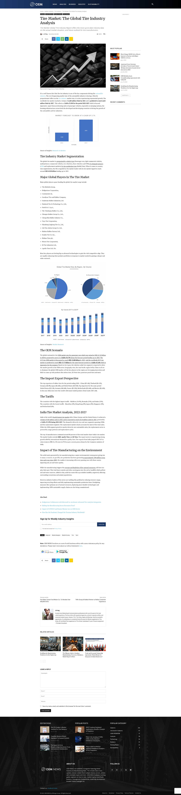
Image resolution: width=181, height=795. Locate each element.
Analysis (42, 14)
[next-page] (44, 661)
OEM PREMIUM (49, 14)
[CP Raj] (41, 34)
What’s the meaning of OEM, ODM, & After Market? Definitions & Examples (94, 739)
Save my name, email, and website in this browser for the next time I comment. (67, 706)
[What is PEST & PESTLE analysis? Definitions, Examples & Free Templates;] (79, 749)
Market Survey (66, 535)
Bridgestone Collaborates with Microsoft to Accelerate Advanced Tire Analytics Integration (71, 502)
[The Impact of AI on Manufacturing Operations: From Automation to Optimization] (44, 747)
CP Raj (46, 34)
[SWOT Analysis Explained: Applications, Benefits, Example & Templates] (79, 729)
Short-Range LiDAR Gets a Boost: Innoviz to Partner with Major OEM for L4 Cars (130, 56)
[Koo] (71, 39)
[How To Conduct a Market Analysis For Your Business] (44, 729)
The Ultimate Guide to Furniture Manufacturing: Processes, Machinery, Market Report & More (73, 654)
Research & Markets (58, 150)
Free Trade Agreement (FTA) (92, 650)
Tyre (77, 535)
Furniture (65, 650)
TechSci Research (58, 344)
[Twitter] (58, 39)
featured (48, 535)
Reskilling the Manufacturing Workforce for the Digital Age (48, 654)
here (80, 546)
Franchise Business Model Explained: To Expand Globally (60, 737)
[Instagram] (117, 770)
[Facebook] (54, 39)
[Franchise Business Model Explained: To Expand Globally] (44, 738)
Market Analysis (56, 535)
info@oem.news (52, 788)
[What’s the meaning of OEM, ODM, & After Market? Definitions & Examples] (79, 739)
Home (41, 11)
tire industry (63, 98)
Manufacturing (44, 650)
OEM (42, 166)
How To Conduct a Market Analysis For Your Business (59, 728)
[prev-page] (41, 661)
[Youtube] (131, 770)
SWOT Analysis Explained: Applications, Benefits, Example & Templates (95, 729)
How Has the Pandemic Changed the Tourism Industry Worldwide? (63, 512)
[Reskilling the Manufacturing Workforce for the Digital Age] (50, 644)
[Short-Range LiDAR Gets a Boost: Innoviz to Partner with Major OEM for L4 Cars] (114, 56)
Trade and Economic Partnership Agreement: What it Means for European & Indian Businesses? (94, 654)
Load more (125, 95)
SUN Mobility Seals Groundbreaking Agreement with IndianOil (130, 78)
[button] (152, 4)
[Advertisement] (73, 577)
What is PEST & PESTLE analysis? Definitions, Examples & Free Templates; (95, 748)
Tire (73, 535)
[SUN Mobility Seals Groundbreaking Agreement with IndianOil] (114, 78)
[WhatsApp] (62, 39)
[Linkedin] (67, 39)
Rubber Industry (49, 11)
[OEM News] (37, 4)
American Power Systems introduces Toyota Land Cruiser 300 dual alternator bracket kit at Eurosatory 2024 (130, 67)
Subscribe (101, 524)
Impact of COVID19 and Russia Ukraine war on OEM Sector (61, 509)
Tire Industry (57, 11)
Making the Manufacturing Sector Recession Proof (58, 505)
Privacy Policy (57, 528)
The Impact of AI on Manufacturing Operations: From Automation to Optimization (60, 747)
